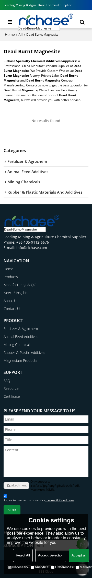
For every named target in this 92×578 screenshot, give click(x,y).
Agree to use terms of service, (39, 500)
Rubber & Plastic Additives (24, 352)
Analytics (42, 567)
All (20, 34)
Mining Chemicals (17, 344)
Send (12, 510)
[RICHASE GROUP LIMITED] (46, 19)
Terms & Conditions (60, 500)
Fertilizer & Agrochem (21, 328)
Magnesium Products (20, 360)
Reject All (23, 555)
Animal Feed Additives (21, 336)
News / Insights (16, 292)
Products (11, 276)
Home (10, 34)
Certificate (12, 396)
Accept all (79, 555)
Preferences (64, 567)
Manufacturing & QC (20, 284)
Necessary (20, 567)
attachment (19, 485)
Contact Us (12, 308)
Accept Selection (50, 555)
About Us (11, 300)
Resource (11, 388)
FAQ (7, 380)
